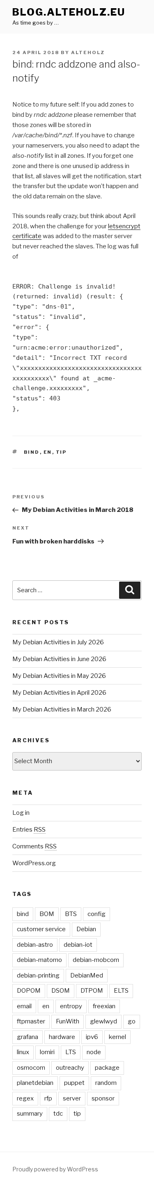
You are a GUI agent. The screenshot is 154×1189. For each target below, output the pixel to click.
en (48, 452)
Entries (29, 829)
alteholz (88, 52)
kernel (117, 1037)
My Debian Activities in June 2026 (59, 659)
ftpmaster (31, 1021)
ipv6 (92, 1037)
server (72, 1098)
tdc (58, 1113)
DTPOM (91, 990)
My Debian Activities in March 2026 (61, 709)
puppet (74, 1083)
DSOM (60, 990)
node (94, 1052)
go (132, 1021)
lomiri (47, 1052)
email (24, 1006)
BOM (46, 914)
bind (32, 452)
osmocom (31, 1067)
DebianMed (86, 975)
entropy (71, 1006)
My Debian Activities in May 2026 (59, 676)
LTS (70, 1052)
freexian (104, 1006)
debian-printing (38, 975)
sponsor (103, 1098)
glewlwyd (103, 1021)
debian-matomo (39, 960)
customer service (41, 929)
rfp (48, 1098)
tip (61, 452)
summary (30, 1113)
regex (25, 1098)
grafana (27, 1037)
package (107, 1067)
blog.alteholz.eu (68, 12)
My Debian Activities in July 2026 (58, 642)
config (96, 914)
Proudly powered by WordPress (55, 1169)
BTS (71, 914)
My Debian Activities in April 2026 (59, 692)
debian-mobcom (96, 960)
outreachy (70, 1067)
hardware (62, 1037)
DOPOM (29, 990)
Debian (86, 929)
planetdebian (35, 1083)
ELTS (121, 990)
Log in (21, 812)
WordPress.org (34, 863)
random (106, 1083)
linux (23, 1052)
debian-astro (35, 944)
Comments (34, 846)
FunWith (67, 1021)
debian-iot (78, 944)
